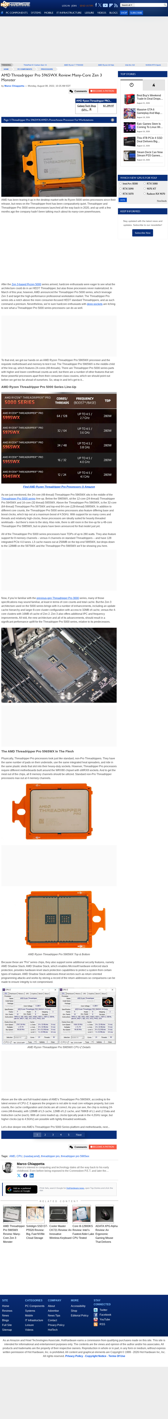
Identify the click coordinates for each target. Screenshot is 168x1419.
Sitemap (7, 1329)
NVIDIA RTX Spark (153, 65)
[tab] (131, 85)
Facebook (105, 1314)
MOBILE (48, 12)
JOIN (74, 5)
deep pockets (95, 304)
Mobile (29, 1315)
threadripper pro (50, 1156)
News (5, 1315)
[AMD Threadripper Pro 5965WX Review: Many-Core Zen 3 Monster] (12, 1214)
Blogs (5, 1320)
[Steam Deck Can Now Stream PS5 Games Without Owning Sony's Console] (130, 156)
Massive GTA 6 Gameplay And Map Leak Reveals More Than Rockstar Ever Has (148, 111)
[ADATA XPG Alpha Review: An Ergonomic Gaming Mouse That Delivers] (105, 1214)
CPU (19, 1156)
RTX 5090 (128, 188)
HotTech (53, 1329)
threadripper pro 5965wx (75, 1156)
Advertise (53, 1310)
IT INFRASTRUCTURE (69, 12)
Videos (29, 1329)
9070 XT (151, 188)
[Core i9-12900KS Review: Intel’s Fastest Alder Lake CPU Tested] (82, 1214)
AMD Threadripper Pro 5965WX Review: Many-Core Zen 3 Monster (14, 1234)
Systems (30, 1310)
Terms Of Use (116, 1356)
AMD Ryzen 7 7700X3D (73, 65)
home (6, 69)
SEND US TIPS (86, 5)
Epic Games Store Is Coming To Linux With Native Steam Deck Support (149, 125)
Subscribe (136, 12)
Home (5, 1306)
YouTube (105, 1319)
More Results (162, 201)
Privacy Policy (56, 1325)
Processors (47, 69)
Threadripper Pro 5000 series (18, 498)
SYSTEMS (36, 12)
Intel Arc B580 (130, 183)
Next (79, 1134)
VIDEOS (101, 12)
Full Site (7, 1325)
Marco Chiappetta (30, 1164)
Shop (124, 12)
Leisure (29, 1325)
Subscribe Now (142, 233)
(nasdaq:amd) (32, 1156)
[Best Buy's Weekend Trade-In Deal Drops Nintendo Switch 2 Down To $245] (130, 99)
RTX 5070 (128, 193)
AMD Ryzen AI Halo (106, 65)
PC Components (25, 69)
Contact (52, 1320)
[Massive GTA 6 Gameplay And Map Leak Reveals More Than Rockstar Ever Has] (130, 113)
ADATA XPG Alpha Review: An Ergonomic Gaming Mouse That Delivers (106, 1234)
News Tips (54, 1315)
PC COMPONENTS (17, 12)
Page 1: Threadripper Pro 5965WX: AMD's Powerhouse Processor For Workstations (48, 119)
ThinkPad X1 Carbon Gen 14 (35, 65)
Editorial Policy (79, 1315)
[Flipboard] (111, 5)
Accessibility (78, 1306)
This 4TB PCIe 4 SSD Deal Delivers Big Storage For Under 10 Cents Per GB (149, 140)
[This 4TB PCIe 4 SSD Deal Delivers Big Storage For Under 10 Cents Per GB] (130, 141)
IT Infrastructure (34, 1320)
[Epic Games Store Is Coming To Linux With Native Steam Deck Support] (130, 127)
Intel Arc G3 (130, 65)
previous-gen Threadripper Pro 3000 (58, 598)
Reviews (7, 1310)
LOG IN (66, 5)
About (51, 1306)
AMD (12, 1156)
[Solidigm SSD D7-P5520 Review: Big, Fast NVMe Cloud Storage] (35, 1214)
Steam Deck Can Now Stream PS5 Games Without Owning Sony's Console (150, 154)
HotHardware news (75, 1188)
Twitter (103, 1310)
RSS (102, 1324)
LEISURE (89, 12)
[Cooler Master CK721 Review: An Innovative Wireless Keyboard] (59, 1214)
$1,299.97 (108, 105)
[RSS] (116, 5)
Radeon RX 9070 (155, 193)
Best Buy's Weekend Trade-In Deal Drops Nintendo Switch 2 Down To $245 (149, 97)
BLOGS (113, 12)
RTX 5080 (152, 183)
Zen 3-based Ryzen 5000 (26, 284)
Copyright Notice (95, 1356)
